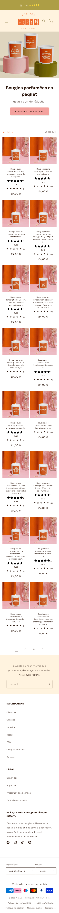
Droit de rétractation (17, 800)
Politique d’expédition (15, 908)
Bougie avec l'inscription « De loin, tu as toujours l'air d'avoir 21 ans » (16, 301)
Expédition (12, 727)
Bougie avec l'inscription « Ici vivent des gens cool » (16, 425)
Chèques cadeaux (16, 749)
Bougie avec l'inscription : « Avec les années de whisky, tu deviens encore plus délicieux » (16, 488)
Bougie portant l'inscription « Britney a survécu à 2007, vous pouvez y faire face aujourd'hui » (43, 302)
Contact (11, 719)
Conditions (12, 777)
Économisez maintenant (29, 111)
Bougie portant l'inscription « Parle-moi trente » (16, 234)
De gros (10, 757)
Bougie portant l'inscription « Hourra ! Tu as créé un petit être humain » (43, 487)
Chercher (11, 712)
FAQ (9, 742)
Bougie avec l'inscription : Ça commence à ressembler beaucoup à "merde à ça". (15, 553)
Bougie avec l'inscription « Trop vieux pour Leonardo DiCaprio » (16, 173)
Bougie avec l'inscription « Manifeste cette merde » (43, 364)
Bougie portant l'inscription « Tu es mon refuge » (43, 171)
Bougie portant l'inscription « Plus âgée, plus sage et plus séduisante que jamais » (43, 236)
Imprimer (11, 785)
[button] (6, 21)
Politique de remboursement (37, 898)
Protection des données (19, 792)
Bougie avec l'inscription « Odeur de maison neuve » (43, 425)
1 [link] (16, 649)
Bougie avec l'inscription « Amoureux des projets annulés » (16, 618)
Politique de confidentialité (19, 903)
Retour (10, 734)
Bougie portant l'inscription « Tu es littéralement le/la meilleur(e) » (16, 364)
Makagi (19, 898)
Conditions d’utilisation (44, 903)
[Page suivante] (42, 649)
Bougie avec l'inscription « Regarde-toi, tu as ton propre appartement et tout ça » (43, 619)
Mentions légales (34, 908)
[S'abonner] (48, 684)
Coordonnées (51, 908)
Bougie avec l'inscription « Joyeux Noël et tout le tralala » (43, 552)
